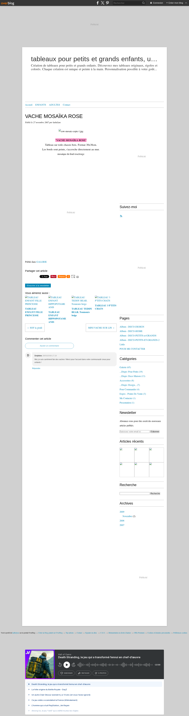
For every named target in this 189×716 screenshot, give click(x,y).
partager (85, 673)
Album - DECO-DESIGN (132, 326)
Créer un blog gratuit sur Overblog (50, 632)
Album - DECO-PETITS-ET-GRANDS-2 (139, 339)
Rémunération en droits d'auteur (120, 632)
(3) (133, 393)
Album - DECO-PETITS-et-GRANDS (138, 335)
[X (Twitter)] (102, 3)
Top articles (70, 632)
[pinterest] (107, 3)
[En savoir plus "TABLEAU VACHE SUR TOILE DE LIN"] (141, 469)
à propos (102, 673)
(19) (131, 371)
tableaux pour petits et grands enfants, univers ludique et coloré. (94, 59)
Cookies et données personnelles (159, 632)
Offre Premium (139, 632)
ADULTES (54, 104)
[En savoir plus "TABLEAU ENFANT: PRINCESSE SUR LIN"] (156, 469)
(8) (127, 380)
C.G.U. (103, 632)
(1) (128, 398)
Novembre (127, 516)
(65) (125, 367)
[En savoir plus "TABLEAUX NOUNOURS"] (141, 455)
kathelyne (15, 632)
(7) (130, 384)
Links (122, 344)
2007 (122, 524)
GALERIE (41, 261)
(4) (129, 389)
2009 (122, 511)
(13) (132, 376)
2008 (122, 520)
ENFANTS (40, 104)
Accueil (28, 104)
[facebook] (98, 3)
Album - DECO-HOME (131, 331)
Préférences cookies (180, 632)
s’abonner (68, 673)
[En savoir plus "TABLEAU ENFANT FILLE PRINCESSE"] (127, 469)
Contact (66, 104)
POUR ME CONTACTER (132, 348)
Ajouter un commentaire (49, 346)
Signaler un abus (91, 632)
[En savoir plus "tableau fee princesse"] (156, 455)
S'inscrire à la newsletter (38, 285)
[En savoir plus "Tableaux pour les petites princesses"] (127, 455)
